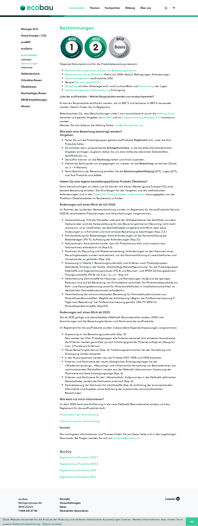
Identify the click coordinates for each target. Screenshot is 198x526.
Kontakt (65, 499)
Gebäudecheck (30, 73)
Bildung (130, 7)
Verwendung (146, 86)
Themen (95, 7)
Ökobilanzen (29, 86)
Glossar (25, 106)
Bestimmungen (29, 63)
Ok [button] (192, 521)
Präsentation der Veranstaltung (79, 414)
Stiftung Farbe (166, 113)
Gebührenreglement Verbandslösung (88, 90)
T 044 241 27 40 (27, 510)
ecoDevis (26, 48)
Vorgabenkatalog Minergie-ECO (141, 117)
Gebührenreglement (77, 78)
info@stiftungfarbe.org (129, 125)
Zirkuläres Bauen (31, 80)
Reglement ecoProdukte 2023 (78, 470)
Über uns (145, 7)
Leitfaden (26, 59)
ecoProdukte (29, 55)
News (63, 506)
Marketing (71, 86)
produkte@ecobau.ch (126, 438)
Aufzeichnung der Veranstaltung (80, 421)
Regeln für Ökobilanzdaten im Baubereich (119, 194)
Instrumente (76, 7)
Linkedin (170, 499)
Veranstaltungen (70, 502)
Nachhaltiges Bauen (33, 93)
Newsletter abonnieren (74, 510)
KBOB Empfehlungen (34, 99)
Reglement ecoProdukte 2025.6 (79, 463)
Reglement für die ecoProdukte (84, 74)
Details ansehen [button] (52, 523)
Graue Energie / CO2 (33, 35)
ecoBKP (26, 42)
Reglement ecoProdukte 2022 (78, 476)
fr (174, 7)
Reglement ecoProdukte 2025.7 (79, 457)
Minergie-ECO (29, 29)
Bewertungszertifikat (88, 82)
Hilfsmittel (26, 67)
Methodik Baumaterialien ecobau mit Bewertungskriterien (101, 70)
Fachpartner (112, 7)
